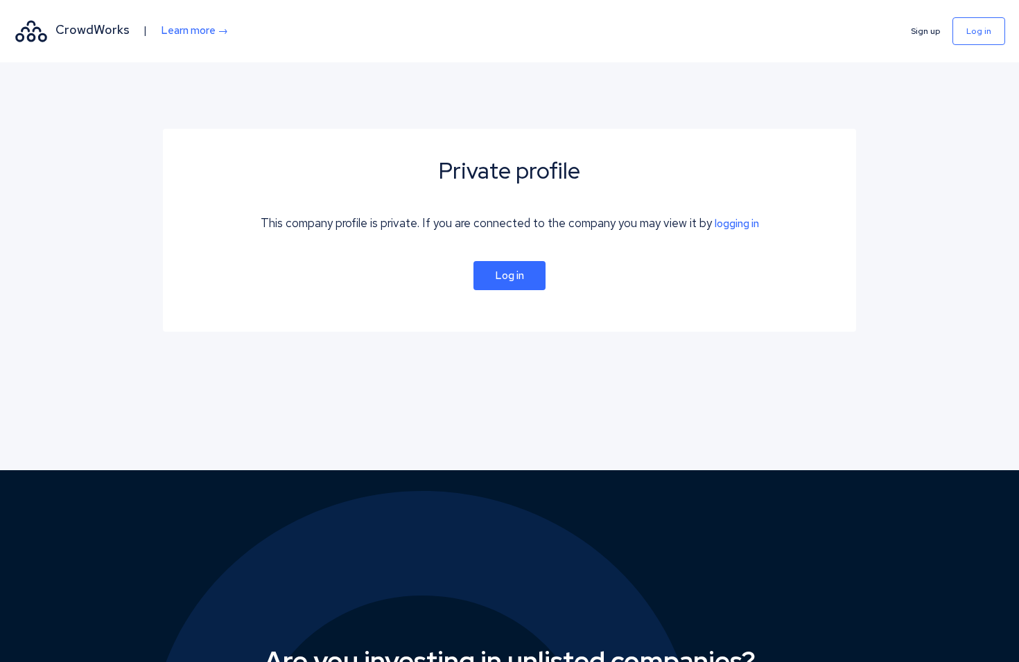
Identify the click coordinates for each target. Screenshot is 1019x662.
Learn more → (194, 30)
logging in (737, 224)
